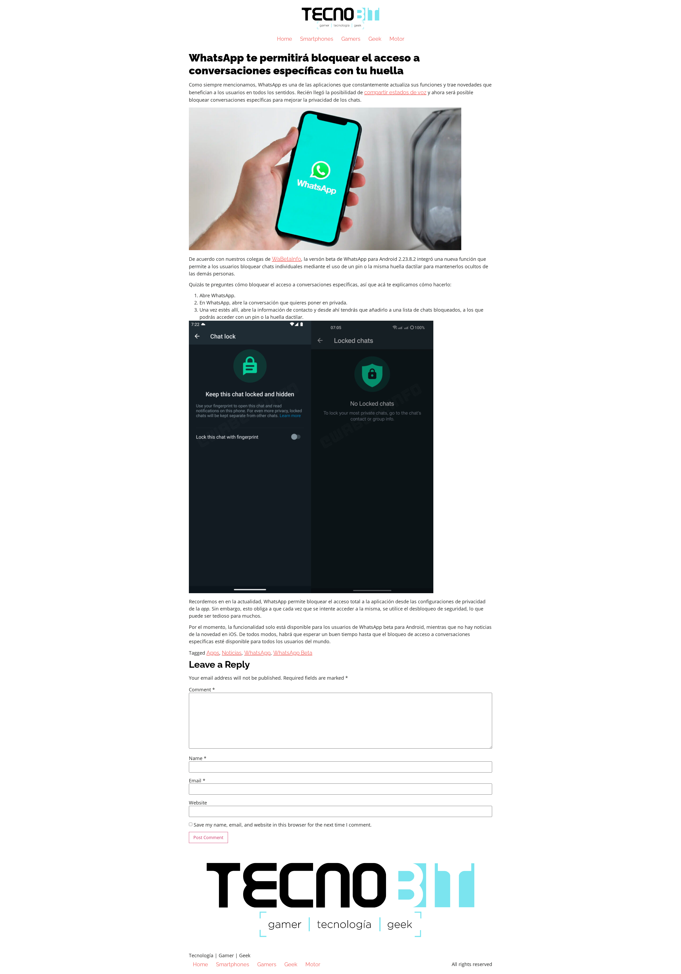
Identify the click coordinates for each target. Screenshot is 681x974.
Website (198, 802)
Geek (374, 39)
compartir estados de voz (395, 92)
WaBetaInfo (286, 259)
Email (197, 780)
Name (197, 758)
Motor (396, 39)
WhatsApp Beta (292, 653)
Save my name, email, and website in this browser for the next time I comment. (283, 824)
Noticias (232, 653)
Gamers (350, 39)
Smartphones (316, 39)
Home (284, 39)
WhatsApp (257, 653)
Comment (202, 689)
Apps (212, 653)
